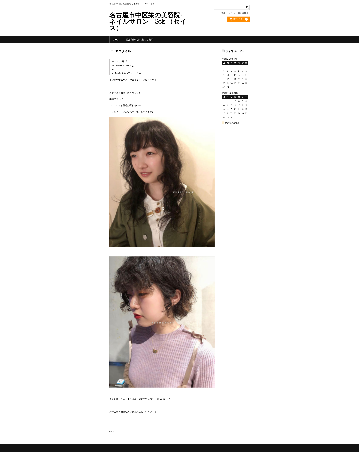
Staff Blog (129, 65)
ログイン (231, 13)
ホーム (116, 39)
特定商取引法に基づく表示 (139, 39)
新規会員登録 (243, 13)
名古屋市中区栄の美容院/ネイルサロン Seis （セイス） (147, 21)
